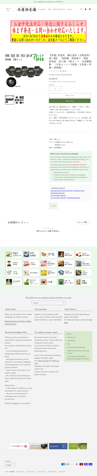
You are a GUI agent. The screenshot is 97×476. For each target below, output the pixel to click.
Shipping (59, 81)
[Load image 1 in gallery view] (9, 99)
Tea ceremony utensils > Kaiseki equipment (65, 198)
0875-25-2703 (43, 361)
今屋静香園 (12, 471)
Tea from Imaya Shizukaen (76, 347)
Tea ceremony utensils (58, 195)
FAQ (68, 344)
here (16, 403)
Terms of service (41, 471)
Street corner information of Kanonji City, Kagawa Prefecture (78, 357)
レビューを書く (82, 222)
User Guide (71, 340)
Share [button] (54, 206)
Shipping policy (52, 471)
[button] (8, 11)
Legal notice (62, 471)
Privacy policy (31, 471)
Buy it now (70, 101)
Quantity (51, 85)
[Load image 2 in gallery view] (19, 99)
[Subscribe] (63, 303)
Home (69, 334)
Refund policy (21, 471)
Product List (71, 337)
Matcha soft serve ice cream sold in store (78, 352)
